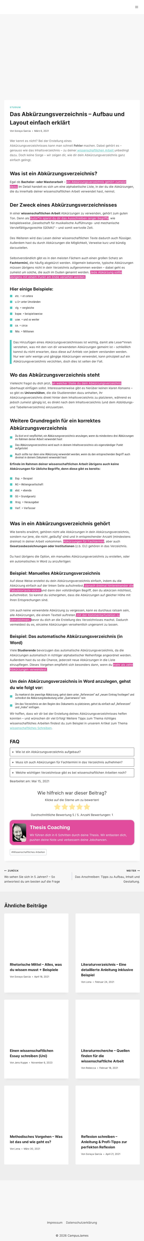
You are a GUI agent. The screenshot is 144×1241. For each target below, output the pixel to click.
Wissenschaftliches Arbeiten (28, 852)
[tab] (72, 752)
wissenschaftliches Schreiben (31, 728)
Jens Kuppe (21, 1062)
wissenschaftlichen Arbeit (95, 150)
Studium (15, 107)
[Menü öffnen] (136, 7)
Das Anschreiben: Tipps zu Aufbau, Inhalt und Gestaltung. (107, 876)
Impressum (55, 1222)
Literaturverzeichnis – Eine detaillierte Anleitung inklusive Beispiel (107, 969)
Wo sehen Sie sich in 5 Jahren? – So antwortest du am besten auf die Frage (32, 876)
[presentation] (36, 934)
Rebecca (91, 1067)
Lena (88, 981)
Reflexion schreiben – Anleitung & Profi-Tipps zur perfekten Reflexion (104, 1142)
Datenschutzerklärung (81, 1222)
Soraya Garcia (23, 130)
